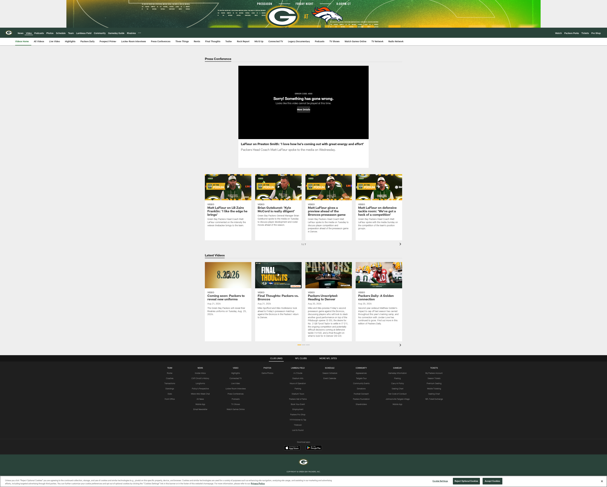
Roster (169, 373)
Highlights (235, 373)
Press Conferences (236, 394)
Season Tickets (434, 378)
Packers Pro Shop (297, 414)
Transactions (169, 383)
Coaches (169, 378)
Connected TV (236, 378)
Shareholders (361, 404)
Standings (169, 388)
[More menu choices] (139, 33)
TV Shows (235, 404)
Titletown (298, 425)
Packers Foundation (361, 399)
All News (200, 399)
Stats (170, 394)
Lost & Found (298, 430)
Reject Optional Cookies (466, 481)
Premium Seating (434, 383)
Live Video (235, 383)
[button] (303, 109)
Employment (297, 409)
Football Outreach (361, 394)
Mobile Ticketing (434, 388)
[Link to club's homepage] (9, 33)
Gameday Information (397, 373)
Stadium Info (297, 378)
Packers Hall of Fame (298, 399)
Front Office (170, 399)
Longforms (200, 383)
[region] (303, 481)
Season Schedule (329, 373)
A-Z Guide (298, 373)
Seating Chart (397, 388)
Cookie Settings (440, 481)
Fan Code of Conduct (397, 394)
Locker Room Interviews (236, 388)
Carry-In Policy (397, 383)
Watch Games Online (236, 409)
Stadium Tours (298, 394)
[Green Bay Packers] (303, 462)
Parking (298, 388)
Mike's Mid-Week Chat (200, 394)
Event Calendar (329, 378)
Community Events (361, 383)
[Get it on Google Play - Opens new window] (313, 449)
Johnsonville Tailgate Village (398, 399)
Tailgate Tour (361, 378)
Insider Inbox (200, 373)
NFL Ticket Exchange (434, 399)
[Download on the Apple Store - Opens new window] (292, 448)
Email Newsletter (200, 409)
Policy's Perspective (200, 388)
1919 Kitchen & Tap (297, 420)
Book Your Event (298, 404)
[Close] (601, 481)
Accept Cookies (492, 481)
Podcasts (236, 399)
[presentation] (401, 244)
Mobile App (200, 404)
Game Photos (267, 373)
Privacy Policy (258, 483)
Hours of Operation (298, 383)
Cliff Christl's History (200, 378)
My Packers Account (434, 373)
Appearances (361, 373)
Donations (361, 388)
